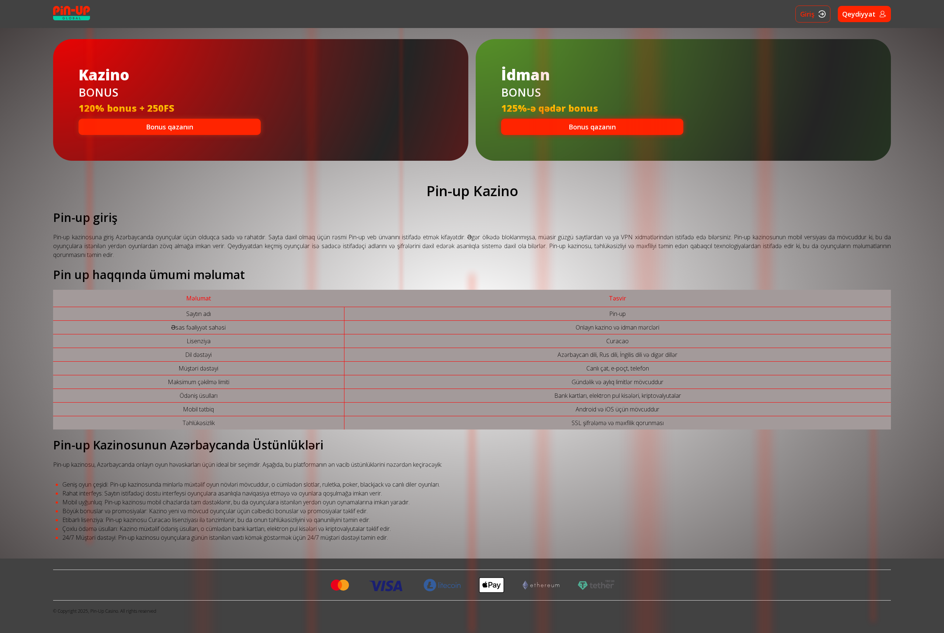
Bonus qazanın (169, 126)
